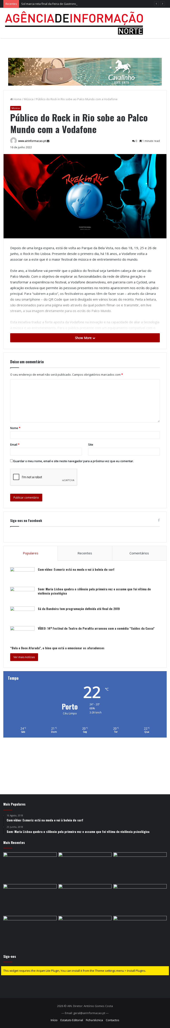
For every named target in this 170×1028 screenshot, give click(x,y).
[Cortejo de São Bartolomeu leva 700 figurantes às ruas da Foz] (140, 899)
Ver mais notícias (24, 657)
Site (90, 444)
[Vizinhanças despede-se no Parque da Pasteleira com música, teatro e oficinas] (85, 931)
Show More (84, 338)
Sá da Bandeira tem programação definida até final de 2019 (79, 608)
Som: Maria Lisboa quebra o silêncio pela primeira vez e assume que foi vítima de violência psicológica (94, 591)
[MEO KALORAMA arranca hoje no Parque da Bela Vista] (30, 899)
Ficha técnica (94, 1020)
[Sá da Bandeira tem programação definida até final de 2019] (22, 614)
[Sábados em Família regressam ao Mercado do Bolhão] (85, 899)
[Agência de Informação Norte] (75, 23)
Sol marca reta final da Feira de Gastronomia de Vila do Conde (63, 4)
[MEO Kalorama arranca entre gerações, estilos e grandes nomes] (85, 867)
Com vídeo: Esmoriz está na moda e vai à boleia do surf (76, 569)
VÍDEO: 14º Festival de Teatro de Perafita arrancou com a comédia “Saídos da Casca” (96, 628)
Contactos (112, 1020)
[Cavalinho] (85, 66)
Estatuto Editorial (71, 1020)
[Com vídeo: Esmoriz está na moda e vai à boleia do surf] (22, 575)
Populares (30, 553)
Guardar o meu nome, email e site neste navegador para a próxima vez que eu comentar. (73, 461)
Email (14, 444)
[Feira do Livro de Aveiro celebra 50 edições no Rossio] (140, 931)
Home (17, 99)
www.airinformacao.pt (32, 141)
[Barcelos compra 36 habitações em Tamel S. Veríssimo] (30, 867)
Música (28, 99)
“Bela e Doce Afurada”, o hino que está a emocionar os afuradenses (57, 648)
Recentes (84, 553)
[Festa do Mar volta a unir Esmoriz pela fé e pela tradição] (30, 931)
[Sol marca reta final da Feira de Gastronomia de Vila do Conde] (140, 867)
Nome (15, 428)
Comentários (139, 553)
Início (54, 1020)
